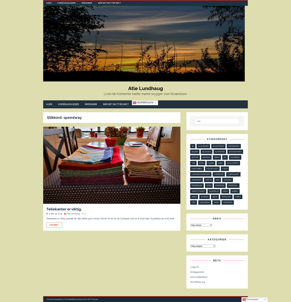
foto (201, 163)
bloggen (206, 152)
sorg (194, 197)
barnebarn (233, 146)
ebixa (216, 157)
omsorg (227, 180)
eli (225, 157)
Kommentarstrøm (198, 277)
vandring (227, 202)
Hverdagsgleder (66, 3)
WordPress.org (197, 282)
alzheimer (203, 146)
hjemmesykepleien (201, 174)
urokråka (205, 202)
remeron (219, 185)
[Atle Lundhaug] (144, 80)
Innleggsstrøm (197, 272)
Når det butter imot (109, 3)
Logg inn (194, 267)
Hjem (48, 3)
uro (194, 202)
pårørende (197, 185)
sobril (235, 191)
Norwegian (144, 102)
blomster (220, 152)
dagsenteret (235, 152)
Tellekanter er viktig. (64, 209)
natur (209, 180)
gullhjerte (233, 163)
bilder (195, 152)
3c (193, 146)
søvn (214, 197)
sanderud (214, 191)
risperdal (233, 185)
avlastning (218, 146)
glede (211, 163)
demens (206, 157)
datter (195, 157)
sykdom (204, 197)
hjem (224, 169)
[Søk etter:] (217, 121)
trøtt (238, 197)
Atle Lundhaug (73, 214)
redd (208, 185)
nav (217, 180)
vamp (216, 202)
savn (225, 191)
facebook (235, 157)
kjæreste (218, 174)
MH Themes (93, 299)
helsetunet (212, 169)
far (193, 163)
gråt (220, 163)
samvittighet (198, 191)
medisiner (196, 180)
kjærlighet (233, 174)
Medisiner (87, 3)
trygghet (226, 197)
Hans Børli (197, 169)
